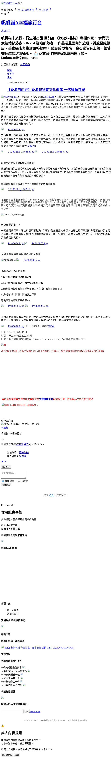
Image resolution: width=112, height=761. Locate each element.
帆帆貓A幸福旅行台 (21, 22)
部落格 (10, 74)
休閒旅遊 (25, 64)
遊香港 (22, 456)
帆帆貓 (4, 427)
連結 (51, 326)
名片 (9, 77)
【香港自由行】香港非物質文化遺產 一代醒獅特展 (46, 90)
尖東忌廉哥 (48, 97)
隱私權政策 (72, 720)
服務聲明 (84, 720)
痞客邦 (19, 444)
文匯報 (31, 146)
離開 (17, 755)
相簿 (9, 70)
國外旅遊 (24, 452)
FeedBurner (34, 711)
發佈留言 (6, 485)
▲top (3, 461)
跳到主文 (5, 31)
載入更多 (6, 467)
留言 (26, 444)
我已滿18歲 (7, 755)
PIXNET (34, 720)
